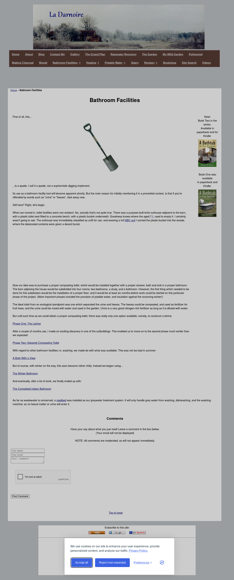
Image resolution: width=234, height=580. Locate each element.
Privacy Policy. (138, 550)
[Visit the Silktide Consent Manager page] (162, 562)
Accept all (81, 562)
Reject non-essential (112, 562)
